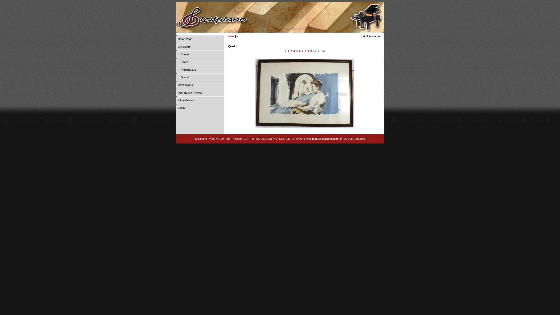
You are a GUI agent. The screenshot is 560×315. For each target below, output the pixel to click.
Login (181, 108)
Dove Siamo (185, 85)
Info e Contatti (186, 100)
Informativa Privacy (190, 92)
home (231, 36)
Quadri (183, 77)
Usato (183, 62)
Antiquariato (187, 69)
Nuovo (183, 54)
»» (324, 50)
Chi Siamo (184, 46)
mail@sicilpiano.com (325, 138)
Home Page (185, 39)
